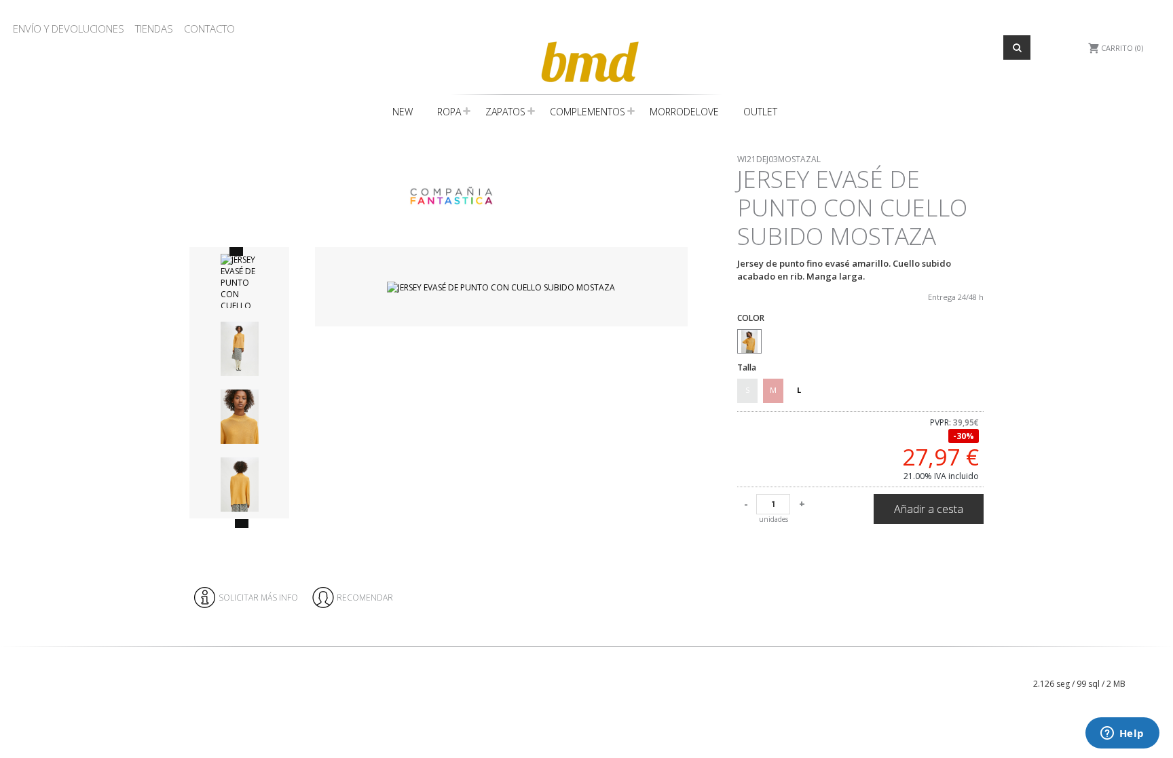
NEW (402, 111)
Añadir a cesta (928, 508)
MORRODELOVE (684, 111)
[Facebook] (947, 659)
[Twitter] (969, 659)
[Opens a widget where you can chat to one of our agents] (1122, 734)
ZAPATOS (505, 111)
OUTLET (760, 111)
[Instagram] (958, 659)
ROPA (449, 111)
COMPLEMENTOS (587, 111)
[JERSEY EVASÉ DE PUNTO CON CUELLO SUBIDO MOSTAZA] (501, 287)
